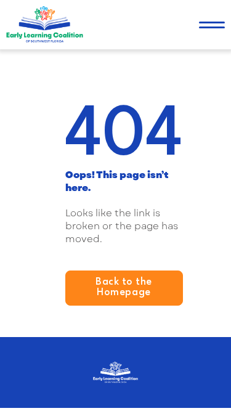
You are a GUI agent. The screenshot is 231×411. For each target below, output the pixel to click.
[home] (44, 24)
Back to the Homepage (123, 287)
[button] (212, 24)
